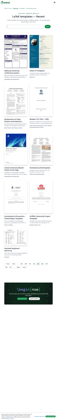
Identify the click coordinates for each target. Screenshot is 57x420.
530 (26, 264)
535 (47, 264)
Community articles (31, 8)
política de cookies (9, 418)
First (7, 264)
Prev (13, 264)
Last (25, 267)
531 (30, 264)
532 (34, 264)
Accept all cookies (50, 416)
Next (19, 267)
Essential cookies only (39, 416)
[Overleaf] (5, 2)
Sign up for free (22, 298)
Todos (10, 8)
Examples (22, 8)
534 (42, 264)
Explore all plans (34, 298)
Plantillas (15, 8)
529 (22, 264)
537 (10, 267)
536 (6, 267)
